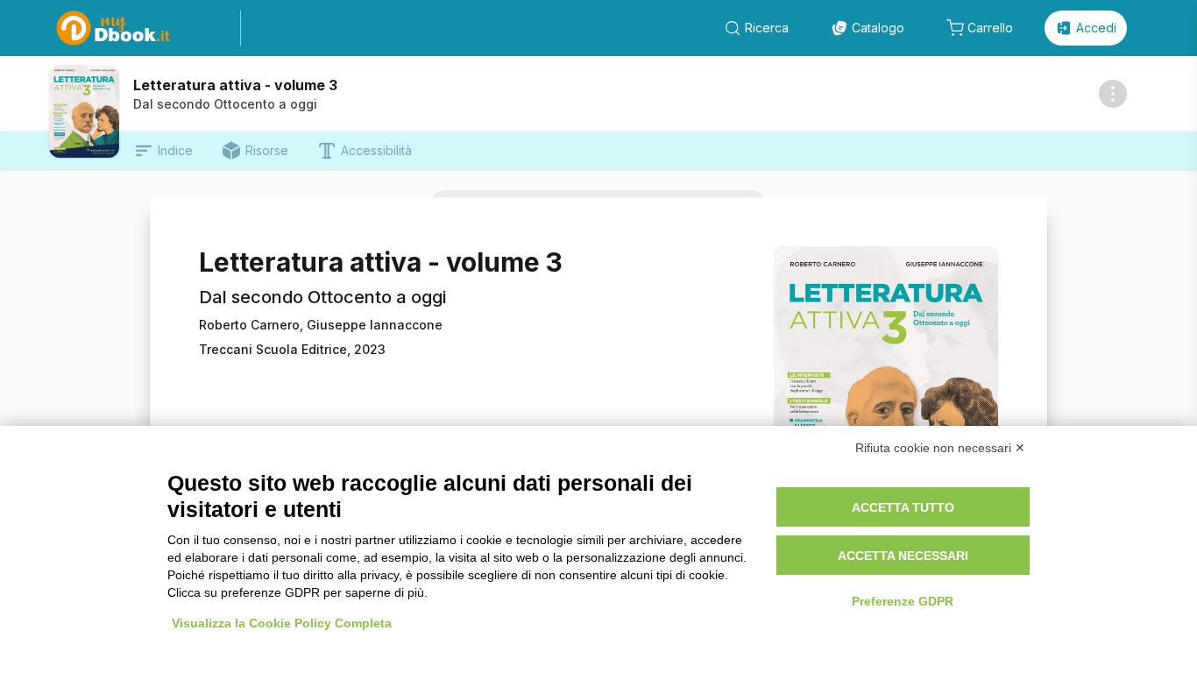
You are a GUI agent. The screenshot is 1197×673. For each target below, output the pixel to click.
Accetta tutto (903, 507)
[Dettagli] (1113, 94)
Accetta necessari (903, 556)
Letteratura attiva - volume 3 (235, 85)
